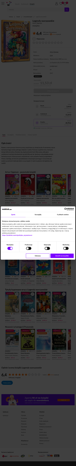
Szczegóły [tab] (38, 214)
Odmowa (38, 256)
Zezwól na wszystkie (62, 256)
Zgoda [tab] (13, 214)
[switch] (28, 248)
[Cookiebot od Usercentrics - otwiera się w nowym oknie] (66, 209)
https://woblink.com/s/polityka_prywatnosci (17, 235)
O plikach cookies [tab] (63, 214)
